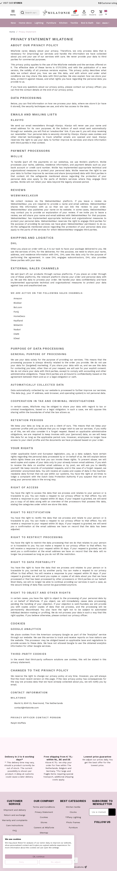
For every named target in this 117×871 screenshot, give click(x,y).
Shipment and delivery (15, 810)
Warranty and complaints (14, 820)
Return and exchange (14, 815)
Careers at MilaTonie (44, 827)
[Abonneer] (112, 812)
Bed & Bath (87, 22)
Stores (44, 822)
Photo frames (73, 822)
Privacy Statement (44, 812)
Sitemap (44, 833)
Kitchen (63, 22)
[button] (84, 12)
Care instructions (14, 825)
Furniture (51, 22)
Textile (74, 22)
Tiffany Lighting (73, 817)
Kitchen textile (73, 807)
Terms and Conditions (44, 807)
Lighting (39, 22)
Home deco (25, 22)
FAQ (15, 830)
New (13, 22)
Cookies (44, 817)
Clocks (73, 812)
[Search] (22, 12)
